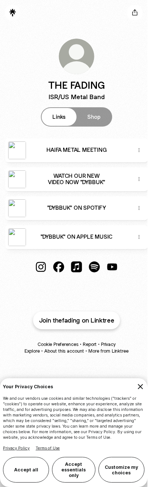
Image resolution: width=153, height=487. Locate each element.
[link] (41, 267)
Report (90, 344)
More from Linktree (108, 351)
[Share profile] (134, 12)
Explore (32, 351)
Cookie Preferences (58, 344)
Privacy (108, 344)
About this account (64, 351)
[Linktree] (12, 12)
